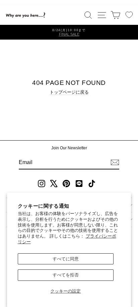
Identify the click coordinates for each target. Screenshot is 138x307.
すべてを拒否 (66, 274)
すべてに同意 (66, 258)
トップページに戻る (69, 92)
